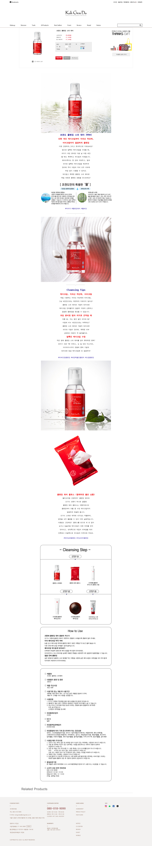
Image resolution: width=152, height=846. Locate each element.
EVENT (78, 832)
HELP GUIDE (79, 815)
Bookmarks (15, 2)
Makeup (12, 25)
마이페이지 (126, 2)
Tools (33, 25)
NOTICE (78, 823)
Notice (98, 25)
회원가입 (120, 2)
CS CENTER (79, 826)
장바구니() (133, 2)
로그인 (115, 2)
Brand (89, 25)
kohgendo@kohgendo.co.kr (23, 815)
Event (69, 25)
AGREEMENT (79, 809)
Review (79, 25)
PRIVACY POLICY (80, 812)
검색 (140, 25)
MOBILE (78, 835)
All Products (45, 25)
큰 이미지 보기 (38, 61)
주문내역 (140, 2)
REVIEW (78, 829)
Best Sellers (58, 25)
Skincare (23, 25)
